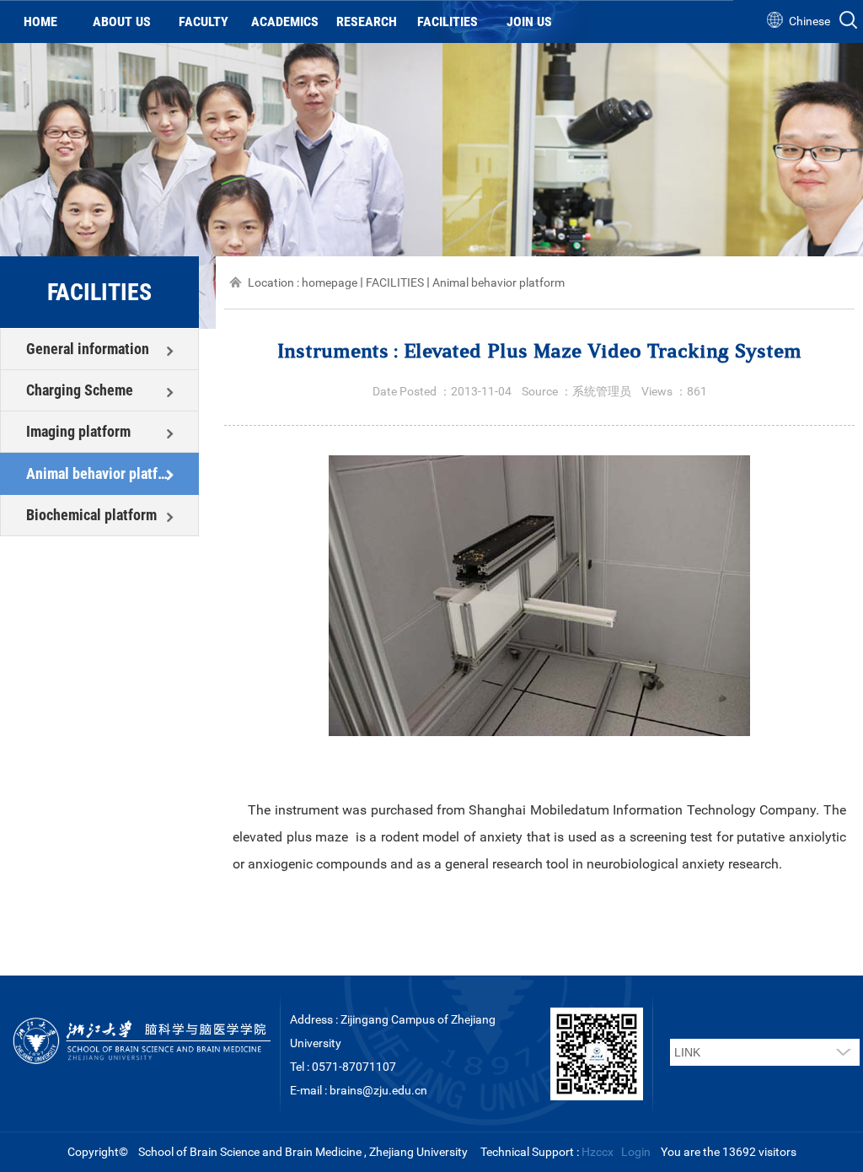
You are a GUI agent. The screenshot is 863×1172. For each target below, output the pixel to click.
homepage (329, 282)
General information (87, 349)
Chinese (809, 21)
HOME (40, 21)
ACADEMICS (285, 21)
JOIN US (529, 21)
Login (636, 1152)
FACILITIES (447, 21)
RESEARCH (366, 21)
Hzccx (598, 1152)
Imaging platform (78, 431)
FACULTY (203, 21)
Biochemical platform (91, 515)
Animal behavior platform (99, 473)
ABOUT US (122, 21)
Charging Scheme (79, 390)
